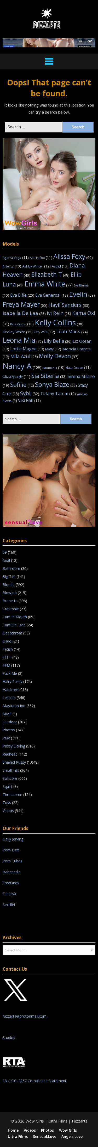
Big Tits (9, 576)
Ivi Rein (59, 313)
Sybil (29, 393)
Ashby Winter (36, 266)
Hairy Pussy (12, 681)
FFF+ (7, 657)
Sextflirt (9, 904)
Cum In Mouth (15, 616)
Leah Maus (72, 331)
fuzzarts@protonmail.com (25, 1016)
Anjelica (12, 266)
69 (5, 552)
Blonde (9, 584)
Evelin (82, 294)
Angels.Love (72, 1136)
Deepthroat (12, 633)
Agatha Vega (16, 257)
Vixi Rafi (29, 400)
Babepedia (12, 871)
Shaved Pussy (14, 762)
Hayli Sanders (68, 304)
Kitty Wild (44, 332)
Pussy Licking (14, 746)
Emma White (49, 284)
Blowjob (10, 592)
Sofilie (22, 384)
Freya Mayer (25, 304)
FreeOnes (11, 882)
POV (6, 737)
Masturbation (14, 705)
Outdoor (10, 721)
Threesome (12, 794)
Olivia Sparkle (16, 377)
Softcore (10, 778)
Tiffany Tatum (58, 393)
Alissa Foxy (73, 256)
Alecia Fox (41, 257)
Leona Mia (23, 340)
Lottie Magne (27, 349)
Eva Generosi (51, 295)
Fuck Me (10, 673)
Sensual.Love (44, 1136)
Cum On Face (14, 624)
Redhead (10, 754)
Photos (9, 729)
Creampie (11, 608)
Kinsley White (18, 331)
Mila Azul (24, 356)
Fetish (8, 649)
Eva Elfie (22, 295)
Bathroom (11, 568)
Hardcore (10, 689)
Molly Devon (58, 356)
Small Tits (11, 770)
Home (13, 1130)
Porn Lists (11, 849)
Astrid (60, 266)
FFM (6, 665)
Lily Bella (58, 341)
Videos (8, 810)
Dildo (7, 641)
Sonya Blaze (56, 384)
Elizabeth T (50, 274)
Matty (53, 349)
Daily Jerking (13, 839)
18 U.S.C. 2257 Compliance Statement (34, 1080)
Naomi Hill (53, 368)
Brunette (10, 600)
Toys (7, 802)
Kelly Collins (59, 322)
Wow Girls (68, 1130)
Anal (6, 560)
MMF (7, 713)
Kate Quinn (22, 324)
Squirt (7, 786)
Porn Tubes (12, 860)
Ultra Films (18, 1136)
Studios (9, 1037)
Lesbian (9, 697)
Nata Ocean (78, 367)
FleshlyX (9, 893)
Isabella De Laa (24, 313)
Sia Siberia (49, 375)
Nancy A (22, 366)
